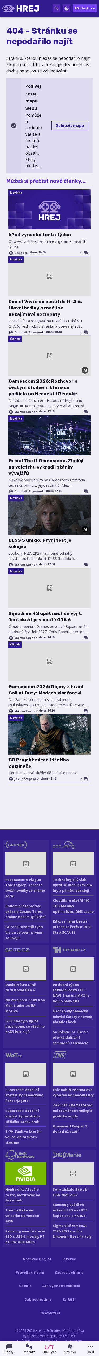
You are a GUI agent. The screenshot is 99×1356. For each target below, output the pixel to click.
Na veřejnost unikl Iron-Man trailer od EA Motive (25, 1005)
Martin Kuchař (25, 412)
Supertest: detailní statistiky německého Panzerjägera (24, 1095)
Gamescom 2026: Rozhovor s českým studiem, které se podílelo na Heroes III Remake (42, 387)
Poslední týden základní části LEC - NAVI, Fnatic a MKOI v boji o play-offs (71, 992)
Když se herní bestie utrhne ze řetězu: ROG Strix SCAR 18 (72, 927)
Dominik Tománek (29, 332)
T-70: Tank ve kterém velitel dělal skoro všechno (23, 1137)
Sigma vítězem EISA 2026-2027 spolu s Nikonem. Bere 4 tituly (72, 1231)
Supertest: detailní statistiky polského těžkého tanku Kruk (22, 1116)
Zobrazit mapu (70, 125)
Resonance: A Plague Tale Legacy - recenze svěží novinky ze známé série (25, 887)
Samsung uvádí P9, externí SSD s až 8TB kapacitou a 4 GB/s (70, 1210)
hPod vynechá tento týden (39, 234)
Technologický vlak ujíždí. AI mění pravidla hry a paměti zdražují (72, 885)
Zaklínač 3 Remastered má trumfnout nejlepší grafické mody (72, 1110)
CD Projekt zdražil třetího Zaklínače (38, 763)
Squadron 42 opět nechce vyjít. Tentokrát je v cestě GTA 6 (45, 616)
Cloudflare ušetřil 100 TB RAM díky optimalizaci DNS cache (73, 906)
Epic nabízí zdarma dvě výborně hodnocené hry (73, 1092)
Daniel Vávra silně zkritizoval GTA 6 (20, 987)
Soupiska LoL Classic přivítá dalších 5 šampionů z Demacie (70, 1037)
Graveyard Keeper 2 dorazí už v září (70, 1129)
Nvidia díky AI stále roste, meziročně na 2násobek (22, 1195)
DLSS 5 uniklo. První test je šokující (40, 543)
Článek (15, 339)
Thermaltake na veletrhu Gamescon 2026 (22, 1216)
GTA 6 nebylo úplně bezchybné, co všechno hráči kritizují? (25, 1026)
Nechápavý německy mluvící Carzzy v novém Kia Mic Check (72, 1016)
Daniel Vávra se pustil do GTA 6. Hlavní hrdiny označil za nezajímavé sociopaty (45, 308)
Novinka (16, 192)
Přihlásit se (85, 8)
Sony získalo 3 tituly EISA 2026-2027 (70, 1192)
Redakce (21, 253)
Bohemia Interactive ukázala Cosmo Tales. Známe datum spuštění (25, 911)
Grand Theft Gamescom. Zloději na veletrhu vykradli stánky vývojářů (45, 467)
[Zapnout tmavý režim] (66, 8)
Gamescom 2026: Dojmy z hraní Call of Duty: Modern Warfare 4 (45, 690)
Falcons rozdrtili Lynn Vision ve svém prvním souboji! (24, 932)
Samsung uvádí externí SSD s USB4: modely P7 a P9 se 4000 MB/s (25, 1237)
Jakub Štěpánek (26, 779)
